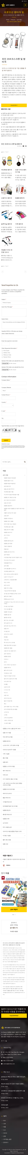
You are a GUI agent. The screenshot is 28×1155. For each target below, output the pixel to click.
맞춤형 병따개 (19, 198)
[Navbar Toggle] (25, 5)
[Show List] (26, 146)
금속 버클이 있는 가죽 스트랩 (11, 706)
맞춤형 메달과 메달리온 (9, 483)
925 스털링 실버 (7, 827)
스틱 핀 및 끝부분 (8, 717)
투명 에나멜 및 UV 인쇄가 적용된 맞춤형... (12, 1084)
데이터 (5, 1133)
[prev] (2, 272)
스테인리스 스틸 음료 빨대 (10, 579)
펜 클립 (6, 637)
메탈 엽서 (6, 549)
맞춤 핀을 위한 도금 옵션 (10, 645)
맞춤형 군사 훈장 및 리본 (10, 497)
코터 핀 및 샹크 (7, 698)
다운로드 (8, 865)
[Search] (25, 462)
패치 (21, 986)
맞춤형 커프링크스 (8, 518)
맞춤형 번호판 (7, 656)
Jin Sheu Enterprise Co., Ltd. (17, 1149)
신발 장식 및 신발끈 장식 (10, 650)
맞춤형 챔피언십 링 (8, 540)
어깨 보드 (5, 775)
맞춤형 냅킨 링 (7, 614)
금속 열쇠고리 (7, 486)
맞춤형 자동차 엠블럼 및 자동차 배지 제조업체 (14, 509)
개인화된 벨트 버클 (8, 491)
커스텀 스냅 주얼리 (8, 606)
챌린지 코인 (17, 988)
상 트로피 (5, 823)
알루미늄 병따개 (6, 224)
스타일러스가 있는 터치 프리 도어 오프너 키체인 (14, 602)
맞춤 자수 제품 (7, 732)
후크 (5, 703)
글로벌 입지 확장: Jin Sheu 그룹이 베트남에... (13, 1077)
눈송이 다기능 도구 (8, 577)
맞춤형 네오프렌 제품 (9, 789)
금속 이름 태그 (7, 653)
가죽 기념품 (6, 753)
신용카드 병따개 (6, 198)
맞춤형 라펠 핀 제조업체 (10, 478)
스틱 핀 (6, 538)
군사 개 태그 (7, 535)
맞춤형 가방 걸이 (8, 612)
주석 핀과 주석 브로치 (9, 560)
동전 (14, 988)
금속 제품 (19, 19)
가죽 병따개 (19, 224)
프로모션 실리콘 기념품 (9, 749)
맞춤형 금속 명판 (8, 543)
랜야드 (18, 986)
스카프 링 (6, 712)
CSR (4, 1123)
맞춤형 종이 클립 (8, 648)
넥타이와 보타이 (7, 793)
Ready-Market (20, 1153)
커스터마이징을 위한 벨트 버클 (11, 494)
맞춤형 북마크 (7, 667)
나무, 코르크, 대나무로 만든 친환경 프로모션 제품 (12, 784)
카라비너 (6, 659)
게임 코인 (6, 639)
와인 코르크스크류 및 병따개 (14, 21)
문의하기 (17, 992)
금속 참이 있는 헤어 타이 (10, 625)
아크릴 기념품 (7, 835)
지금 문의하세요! (14, 1015)
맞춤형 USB (6, 818)
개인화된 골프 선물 (8, 526)
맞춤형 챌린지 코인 (8, 480)
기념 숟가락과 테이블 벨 (10, 590)
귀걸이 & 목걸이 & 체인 (9, 676)
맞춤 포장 (5, 844)
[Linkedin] (6, 1041)
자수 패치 (17, 990)
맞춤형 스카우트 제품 (9, 766)
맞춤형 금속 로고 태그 (9, 551)
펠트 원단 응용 (7, 839)
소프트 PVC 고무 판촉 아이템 (11, 745)
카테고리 (13, 19)
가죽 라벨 (21, 990)
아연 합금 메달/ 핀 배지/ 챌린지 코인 (13, 557)
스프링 (5, 714)
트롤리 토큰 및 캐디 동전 (10, 513)
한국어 (25, 1)
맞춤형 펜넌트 (7, 810)
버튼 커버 (6, 695)
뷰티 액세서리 (7, 770)
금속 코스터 (7, 585)
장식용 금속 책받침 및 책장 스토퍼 (12, 593)
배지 (21, 988)
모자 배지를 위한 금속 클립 (10, 709)
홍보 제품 (5, 758)
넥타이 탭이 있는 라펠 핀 (10, 524)
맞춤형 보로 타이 (8, 532)
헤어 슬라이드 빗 (8, 623)
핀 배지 (4, 988)
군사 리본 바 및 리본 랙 (9, 500)
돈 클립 (6, 684)
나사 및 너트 (7, 689)
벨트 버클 (12, 990)
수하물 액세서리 (7, 802)
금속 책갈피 (7, 554)
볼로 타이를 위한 (8, 701)
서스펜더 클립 (7, 723)
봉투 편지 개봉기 (8, 596)
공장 (4, 1136)
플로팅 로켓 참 (7, 617)
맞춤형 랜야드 (7, 741)
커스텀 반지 (7, 631)
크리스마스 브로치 (8, 634)
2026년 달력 (4, 1105)
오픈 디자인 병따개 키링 (20, 171)
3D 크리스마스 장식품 (9, 642)
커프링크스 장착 (8, 673)
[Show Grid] (23, 146)
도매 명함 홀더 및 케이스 (10, 568)
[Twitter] (4, 1041)
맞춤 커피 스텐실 (8, 588)
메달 (11, 988)
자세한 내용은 (14, 931)
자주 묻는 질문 (7, 1139)
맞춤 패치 (5, 762)
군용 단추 (6, 515)
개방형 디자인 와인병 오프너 (6, 251)
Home (7, 19)
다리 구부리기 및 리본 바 (10, 664)
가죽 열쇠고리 (6, 992)
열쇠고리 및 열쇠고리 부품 (10, 678)
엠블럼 (8, 990)
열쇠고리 (8, 988)
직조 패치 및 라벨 (7, 737)
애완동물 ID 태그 (8, 563)
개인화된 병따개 (6, 170)
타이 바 (6, 692)
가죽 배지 (5, 990)
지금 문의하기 (14, 105)
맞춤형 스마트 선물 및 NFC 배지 (12, 728)
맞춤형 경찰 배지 (8, 505)
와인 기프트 (7, 582)
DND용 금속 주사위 (9, 599)
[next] (25, 272)
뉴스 (4, 1130)
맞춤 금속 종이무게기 (9, 489)
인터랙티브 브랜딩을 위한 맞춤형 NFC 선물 (13, 1091)
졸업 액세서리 (7, 797)
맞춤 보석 (6, 628)
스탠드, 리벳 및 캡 (8, 720)
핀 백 (5, 662)
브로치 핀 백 (7, 687)
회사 (4, 1120)
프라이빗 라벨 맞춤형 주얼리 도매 (12, 831)
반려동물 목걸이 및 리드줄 (10, 806)
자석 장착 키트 (7, 681)
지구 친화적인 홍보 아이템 (10, 779)
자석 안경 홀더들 (8, 609)
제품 (4, 1126)
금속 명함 (6, 565)
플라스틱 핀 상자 (8, 670)
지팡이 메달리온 (8, 546)
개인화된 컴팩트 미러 (9, 571)
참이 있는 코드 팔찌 (9, 620)
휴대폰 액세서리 (7, 814)
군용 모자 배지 (7, 503)
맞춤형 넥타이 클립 (8, 521)
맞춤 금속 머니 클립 (9, 529)
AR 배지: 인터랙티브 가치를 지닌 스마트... (12, 1098)
